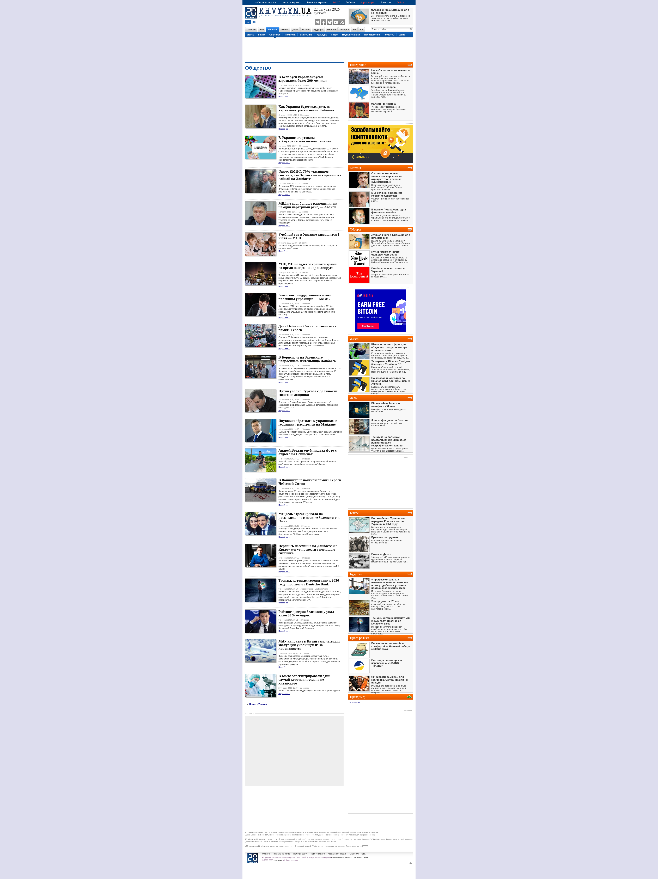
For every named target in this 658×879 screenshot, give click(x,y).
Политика (290, 34)
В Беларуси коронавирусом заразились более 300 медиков (302, 79)
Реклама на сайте (281, 854)
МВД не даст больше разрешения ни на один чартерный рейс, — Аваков (307, 205)
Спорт (334, 34)
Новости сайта (317, 854)
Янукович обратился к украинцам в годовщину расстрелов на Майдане (307, 422)
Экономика (306, 34)
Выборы (350, 2)
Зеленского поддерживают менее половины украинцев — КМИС (304, 297)
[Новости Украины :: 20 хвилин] (279, 20)
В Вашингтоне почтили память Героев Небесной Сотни (309, 482)
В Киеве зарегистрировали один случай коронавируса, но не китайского (304, 679)
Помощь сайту (300, 854)
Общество (275, 34)
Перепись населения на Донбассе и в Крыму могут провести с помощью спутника (307, 549)
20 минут (260, 832)
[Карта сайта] (410, 864)
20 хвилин (277, 860)
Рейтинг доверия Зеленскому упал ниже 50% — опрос (306, 613)
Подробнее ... (284, 96)
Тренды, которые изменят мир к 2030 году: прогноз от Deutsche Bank (308, 582)
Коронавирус (368, 2)
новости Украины (279, 835)
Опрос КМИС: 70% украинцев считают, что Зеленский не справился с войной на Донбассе (310, 175)
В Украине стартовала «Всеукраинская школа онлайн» (305, 139)
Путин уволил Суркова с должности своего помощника (307, 393)
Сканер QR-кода (357, 854)
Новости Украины (291, 2)
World (402, 34)
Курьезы (389, 34)
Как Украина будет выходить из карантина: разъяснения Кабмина (306, 108)
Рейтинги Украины (317, 2)
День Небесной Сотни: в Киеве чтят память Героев (307, 328)
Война (400, 2)
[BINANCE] (380, 162)
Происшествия (372, 34)
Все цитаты (355, 702)
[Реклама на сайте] (405, 288)
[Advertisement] (329, 49)
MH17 (336, 2)
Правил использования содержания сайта (349, 857)
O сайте (266, 854)
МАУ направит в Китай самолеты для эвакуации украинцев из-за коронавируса (309, 645)
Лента (250, 34)
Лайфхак (386, 2)
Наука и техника (351, 34)
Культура (322, 34)
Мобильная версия (265, 2)
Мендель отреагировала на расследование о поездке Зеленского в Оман (308, 517)
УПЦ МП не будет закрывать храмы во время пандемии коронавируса (307, 266)
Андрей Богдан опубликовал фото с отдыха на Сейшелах (307, 452)
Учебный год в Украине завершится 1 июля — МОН (308, 236)
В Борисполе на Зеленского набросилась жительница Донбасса (307, 359)
